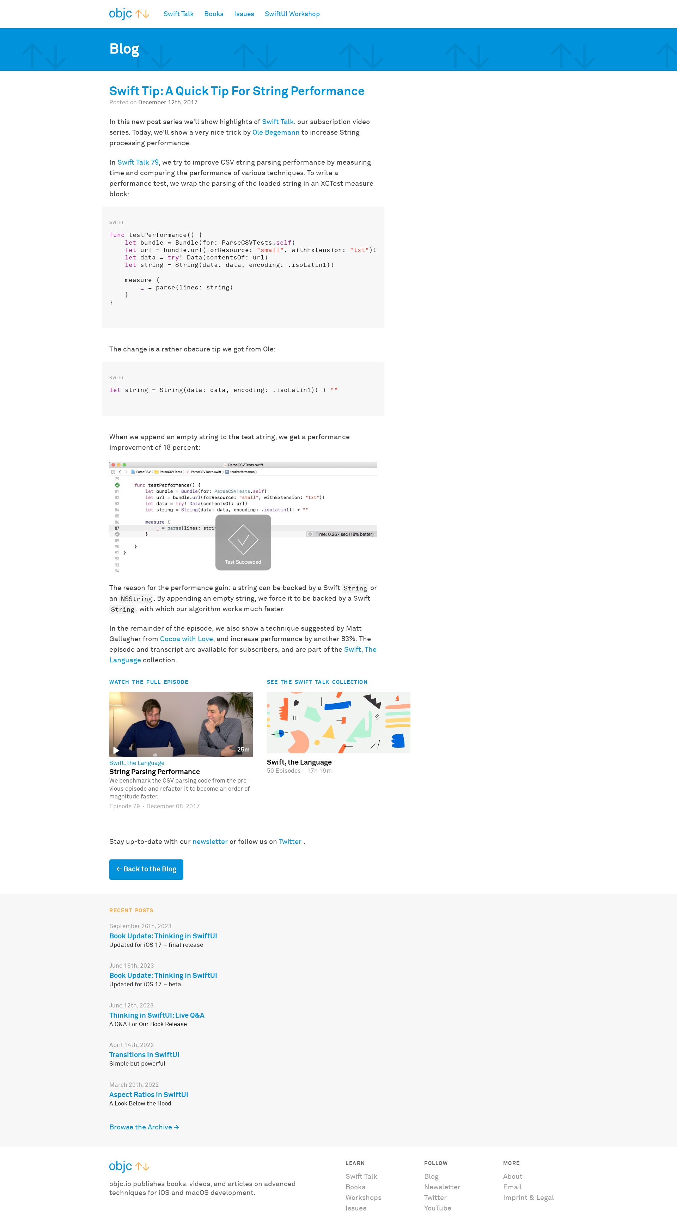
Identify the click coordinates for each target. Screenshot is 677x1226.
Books (214, 14)
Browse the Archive (140, 1127)
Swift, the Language (136, 763)
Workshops (364, 1197)
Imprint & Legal (528, 1197)
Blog (431, 1176)
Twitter (290, 841)
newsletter (210, 841)
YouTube (437, 1208)
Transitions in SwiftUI (144, 1055)
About (513, 1176)
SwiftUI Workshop (292, 14)
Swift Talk (179, 14)
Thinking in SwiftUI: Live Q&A (157, 1015)
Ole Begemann (276, 132)
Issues (244, 14)
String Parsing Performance (154, 772)
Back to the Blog (149, 869)
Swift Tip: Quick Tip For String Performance (237, 92)
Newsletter (442, 1187)
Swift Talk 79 (138, 162)
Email (512, 1187)
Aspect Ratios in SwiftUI (148, 1094)
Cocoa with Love (186, 639)
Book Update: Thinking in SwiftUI (163, 936)
